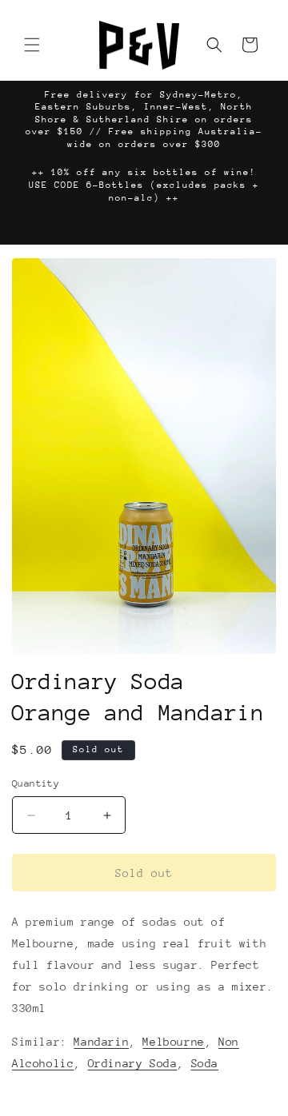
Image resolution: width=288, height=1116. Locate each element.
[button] (32, 44)
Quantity (35, 783)
